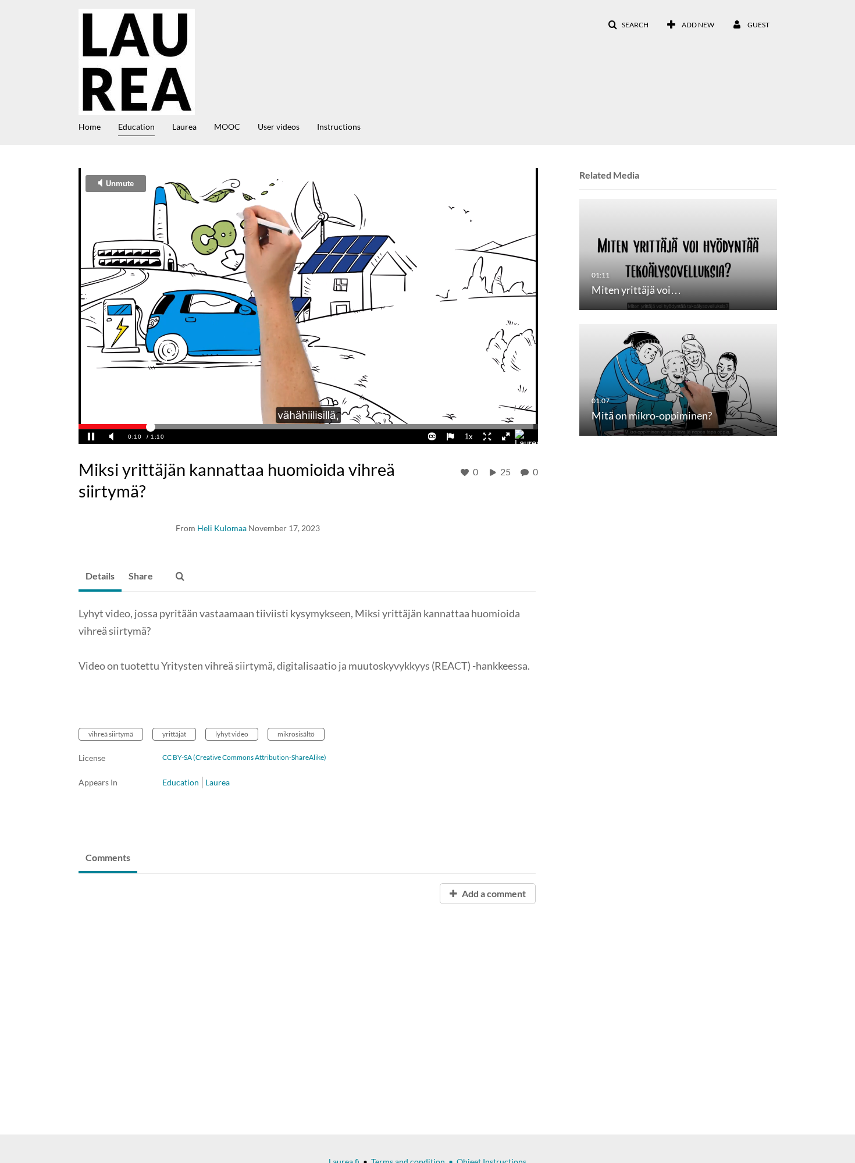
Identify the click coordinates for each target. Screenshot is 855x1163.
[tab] (100, 576)
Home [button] (90, 126)
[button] (628, 25)
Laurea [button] (184, 126)
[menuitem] (98, 125)
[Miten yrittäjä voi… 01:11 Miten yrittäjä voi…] (678, 254)
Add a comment (493, 893)
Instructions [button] (339, 126)
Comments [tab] (108, 857)
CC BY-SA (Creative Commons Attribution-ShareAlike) (244, 757)
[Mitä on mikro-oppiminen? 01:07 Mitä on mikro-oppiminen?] (678, 379)
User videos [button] (279, 126)
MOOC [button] (227, 126)
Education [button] (136, 126)
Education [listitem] (180, 782)
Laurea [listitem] (217, 782)
